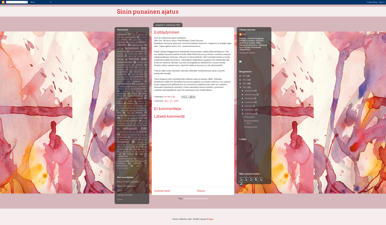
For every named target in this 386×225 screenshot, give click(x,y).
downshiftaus (138, 40)
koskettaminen (138, 79)
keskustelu (122, 74)
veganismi (121, 161)
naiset (140, 98)
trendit (144, 145)
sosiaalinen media (125, 125)
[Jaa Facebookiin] (191, 96)
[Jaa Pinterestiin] (194, 96)
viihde (132, 161)
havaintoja (121, 51)
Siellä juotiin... (250, 117)
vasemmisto (122, 156)
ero (118, 49)
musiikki (120, 98)
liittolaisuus (134, 86)
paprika (129, 106)
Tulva (119, 199)
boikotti (124, 40)
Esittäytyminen (250, 127)
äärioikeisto (121, 168)
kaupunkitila (122, 72)
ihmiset (134, 59)
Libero (119, 190)
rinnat (129, 115)
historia (130, 54)
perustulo (132, 108)
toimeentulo (123, 142)
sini (170, 101)
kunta (138, 84)
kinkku (126, 77)
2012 (244, 83)
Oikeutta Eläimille (125, 195)
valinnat (130, 154)
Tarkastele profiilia (247, 53)
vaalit (119, 154)
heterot (141, 51)
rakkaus (139, 113)
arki (118, 37)
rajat (128, 113)
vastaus (140, 159)
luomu (122, 89)
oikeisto (130, 103)
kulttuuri (136, 81)
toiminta (140, 142)
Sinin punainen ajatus (148, 11)
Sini (244, 34)
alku (166, 101)
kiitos (119, 77)
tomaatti (128, 145)
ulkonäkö (133, 149)
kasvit (131, 70)
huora (130, 56)
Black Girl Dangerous (126, 186)
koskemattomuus (123, 79)
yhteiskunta (122, 166)
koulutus (120, 81)
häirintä (120, 59)
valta (141, 154)
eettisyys (121, 42)
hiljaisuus (120, 54)
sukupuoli (130, 128)
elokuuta (249, 106)
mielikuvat (121, 93)
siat (143, 121)
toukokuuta (250, 113)
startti (176, 101)
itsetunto (120, 67)
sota (137, 125)
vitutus (141, 161)
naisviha (120, 101)
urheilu (144, 149)
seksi (141, 118)
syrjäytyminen (125, 134)
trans (136, 145)
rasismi (120, 115)
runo (136, 115)
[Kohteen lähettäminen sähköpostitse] (182, 96)
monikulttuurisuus (135, 96)
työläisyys (121, 149)
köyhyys (123, 86)
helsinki (132, 51)
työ (130, 147)
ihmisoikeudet (124, 62)
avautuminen (130, 37)
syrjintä (143, 131)
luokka (144, 86)
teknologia (134, 137)
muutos (130, 98)
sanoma (124, 118)
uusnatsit (141, 152)
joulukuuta (249, 91)
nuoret (120, 103)
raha (119, 113)
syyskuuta (250, 102)
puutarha (140, 110)
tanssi (142, 134)
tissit (142, 139)
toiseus (119, 145)
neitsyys (140, 101)
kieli (141, 74)
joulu (131, 67)
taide (135, 134)
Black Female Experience (128, 182)
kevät (133, 74)
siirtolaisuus (121, 123)
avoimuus (143, 37)
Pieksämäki (143, 108)
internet (139, 65)
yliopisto (139, 166)
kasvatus (120, 70)
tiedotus (122, 139)
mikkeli (134, 93)
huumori (140, 56)
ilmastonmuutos (123, 65)
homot (120, 56)
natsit (130, 101)
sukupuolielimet (122, 132)
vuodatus (121, 163)
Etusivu (201, 191)
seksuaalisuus (132, 121)
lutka (129, 89)
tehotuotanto (122, 137)
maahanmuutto (140, 89)
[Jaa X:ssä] (188, 96)
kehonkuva (138, 72)
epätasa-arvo (137, 45)
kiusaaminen (137, 77)
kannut (141, 67)
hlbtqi (140, 54)
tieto (130, 139)
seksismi (120, 121)
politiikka (123, 110)
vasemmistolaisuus (125, 159)
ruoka (144, 115)
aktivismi (122, 34)
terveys (144, 137)
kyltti (145, 84)
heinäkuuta (250, 110)
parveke (139, 106)
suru (133, 132)
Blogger (210, 219)
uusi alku (132, 152)
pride (131, 110)
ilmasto (140, 62)
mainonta (125, 91)
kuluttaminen (124, 83)
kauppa (140, 70)
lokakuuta (249, 98)
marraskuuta (250, 94)
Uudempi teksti (162, 191)
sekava (132, 118)
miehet (139, 91)
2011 (244, 87)
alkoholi (134, 35)
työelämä (140, 147)
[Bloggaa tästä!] (185, 96)
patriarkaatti (121, 108)
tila (136, 139)
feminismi (132, 48)
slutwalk (140, 123)
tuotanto (123, 147)
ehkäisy (132, 42)
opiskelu (141, 103)
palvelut (120, 106)
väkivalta (137, 163)
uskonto (123, 152)
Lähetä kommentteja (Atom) (196, 198)
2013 (244, 80)
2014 (244, 76)
